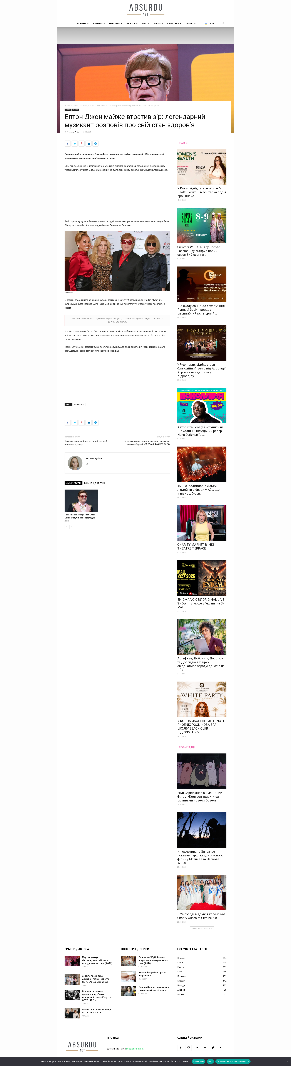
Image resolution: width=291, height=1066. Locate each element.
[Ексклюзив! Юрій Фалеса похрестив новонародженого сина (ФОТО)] (128, 961)
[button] (222, 23)
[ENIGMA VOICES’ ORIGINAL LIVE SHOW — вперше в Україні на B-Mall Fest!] (201, 578)
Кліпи (157, 23)
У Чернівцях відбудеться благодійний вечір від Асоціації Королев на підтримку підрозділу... (201, 370)
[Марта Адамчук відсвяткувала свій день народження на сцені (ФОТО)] (72, 961)
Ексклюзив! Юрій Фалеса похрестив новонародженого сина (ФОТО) (154, 960)
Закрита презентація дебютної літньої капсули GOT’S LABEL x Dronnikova (95, 979)
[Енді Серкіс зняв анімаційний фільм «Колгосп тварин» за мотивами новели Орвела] (201, 771)
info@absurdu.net (135, 1048)
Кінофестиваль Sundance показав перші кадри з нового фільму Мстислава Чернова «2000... (200, 857)
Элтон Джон (79, 404)
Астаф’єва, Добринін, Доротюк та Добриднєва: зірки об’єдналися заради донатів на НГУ (200, 664)
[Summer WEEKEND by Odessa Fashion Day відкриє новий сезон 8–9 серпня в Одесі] (201, 225)
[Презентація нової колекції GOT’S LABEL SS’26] (72, 1013)
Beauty (131, 23)
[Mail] (197, 1048)
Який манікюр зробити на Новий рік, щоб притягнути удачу (86, 443)
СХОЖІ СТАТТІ (73, 483)
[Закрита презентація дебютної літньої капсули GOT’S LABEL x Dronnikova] (72, 979)
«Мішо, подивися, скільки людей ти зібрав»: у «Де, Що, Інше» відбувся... (198, 489)
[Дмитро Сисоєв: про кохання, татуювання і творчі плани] (128, 991)
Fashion (97, 23)
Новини (81, 23)
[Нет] (287, 1061)
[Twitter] (213, 1048)
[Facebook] (88, 465)
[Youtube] (221, 1048)
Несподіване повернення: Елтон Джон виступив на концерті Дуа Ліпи (80, 518)
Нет (210, 1061)
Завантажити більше (200, 928)
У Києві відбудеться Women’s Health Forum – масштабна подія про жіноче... (201, 192)
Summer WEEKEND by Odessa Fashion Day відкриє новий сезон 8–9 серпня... (198, 251)
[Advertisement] (117, 197)
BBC (67, 166)
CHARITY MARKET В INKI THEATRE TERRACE (195, 546)
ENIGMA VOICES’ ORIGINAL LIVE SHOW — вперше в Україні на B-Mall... (200, 603)
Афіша (189, 23)
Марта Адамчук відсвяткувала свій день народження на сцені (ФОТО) (97, 960)
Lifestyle (173, 23)
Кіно (144, 23)
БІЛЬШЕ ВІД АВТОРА (94, 483)
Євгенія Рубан (73, 132)
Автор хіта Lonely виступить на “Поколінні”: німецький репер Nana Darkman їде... (200, 431)
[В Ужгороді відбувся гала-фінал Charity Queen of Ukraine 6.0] (201, 892)
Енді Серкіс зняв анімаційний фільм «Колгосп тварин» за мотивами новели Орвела (199, 796)
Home (67, 105)
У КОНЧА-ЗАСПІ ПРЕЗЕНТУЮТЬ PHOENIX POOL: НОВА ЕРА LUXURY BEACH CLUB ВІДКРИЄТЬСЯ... (201, 726)
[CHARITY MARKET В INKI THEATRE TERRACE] (201, 523)
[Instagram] (189, 1048)
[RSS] (205, 1048)
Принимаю (198, 1061)
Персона (114, 23)
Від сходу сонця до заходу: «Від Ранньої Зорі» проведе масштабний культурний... (201, 309)
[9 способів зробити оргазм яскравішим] (128, 976)
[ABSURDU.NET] (145, 10)
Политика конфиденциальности (233, 1061)
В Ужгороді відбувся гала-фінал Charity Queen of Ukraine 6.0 (201, 916)
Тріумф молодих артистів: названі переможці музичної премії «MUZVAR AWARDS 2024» (147, 443)
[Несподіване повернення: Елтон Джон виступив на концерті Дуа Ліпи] (81, 501)
